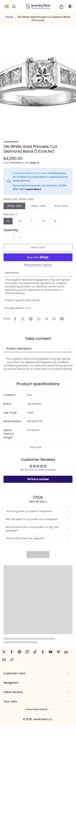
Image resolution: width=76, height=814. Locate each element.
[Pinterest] (19, 652)
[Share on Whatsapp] (38, 319)
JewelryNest (11, 141)
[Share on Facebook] (15, 319)
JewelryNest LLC (42, 719)
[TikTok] (35, 652)
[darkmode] (69, 6)
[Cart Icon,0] (61, 6)
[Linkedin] (66, 652)
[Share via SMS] (62, 319)
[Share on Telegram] (46, 319)
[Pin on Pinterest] (31, 319)
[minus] (7, 237)
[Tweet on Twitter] (23, 319)
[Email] (4, 660)
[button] (38, 247)
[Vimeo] (58, 652)
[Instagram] (27, 652)
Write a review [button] (38, 479)
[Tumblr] (43, 652)
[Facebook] (12, 652)
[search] (14, 6)
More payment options (38, 265)
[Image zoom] (38, 82)
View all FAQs (37, 501)
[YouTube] (50, 652)
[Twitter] (4, 652)
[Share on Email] (54, 319)
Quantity (11, 230)
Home (9, 17)
